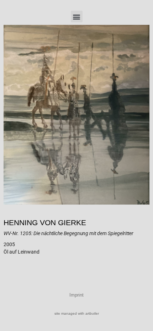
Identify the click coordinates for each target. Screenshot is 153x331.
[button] (77, 16)
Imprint (76, 295)
